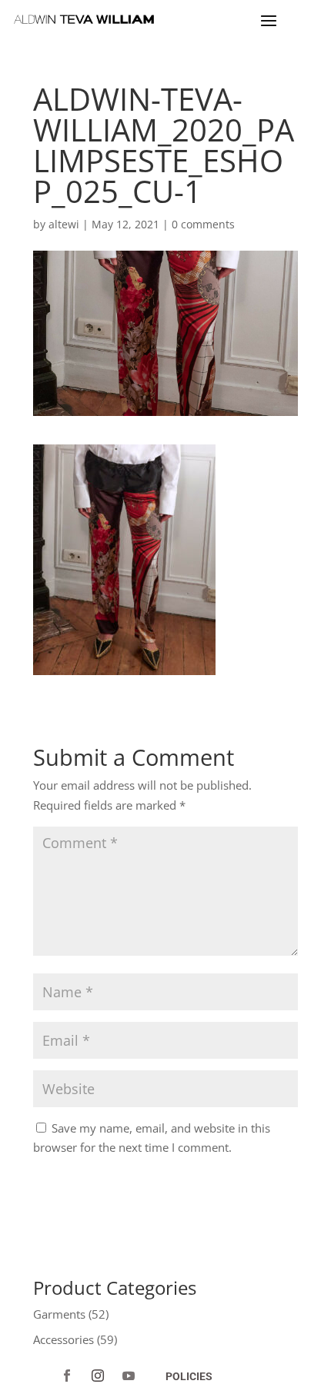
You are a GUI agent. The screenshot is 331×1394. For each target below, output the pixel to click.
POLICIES (189, 1376)
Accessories (63, 1339)
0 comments (203, 224)
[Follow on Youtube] (128, 1375)
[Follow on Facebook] (67, 1375)
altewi (63, 224)
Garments (59, 1314)
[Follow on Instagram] (97, 1375)
